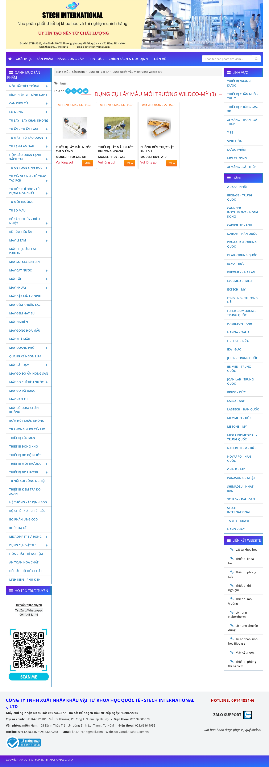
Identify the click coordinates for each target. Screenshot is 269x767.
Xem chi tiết (83, 140)
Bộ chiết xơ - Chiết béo (27, 511)
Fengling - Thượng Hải (242, 300)
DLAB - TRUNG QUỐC (242, 255)
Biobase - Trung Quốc (239, 197)
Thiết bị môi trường (25, 464)
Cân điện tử (18, 103)
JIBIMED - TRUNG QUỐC (239, 369)
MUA (87, 163)
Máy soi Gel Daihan (24, 262)
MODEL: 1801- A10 (153, 157)
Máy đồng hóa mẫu (24, 330)
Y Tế (230, 132)
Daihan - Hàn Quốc (242, 234)
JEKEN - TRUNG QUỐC (242, 358)
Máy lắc (15, 279)
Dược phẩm (236, 150)
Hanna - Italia (238, 332)
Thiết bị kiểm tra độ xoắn (25, 491)
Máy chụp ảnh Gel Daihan (23, 251)
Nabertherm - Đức (241, 448)
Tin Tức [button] (96, 59)
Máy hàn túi (18, 399)
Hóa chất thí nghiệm (26, 554)
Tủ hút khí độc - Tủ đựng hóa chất (24, 191)
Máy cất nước (20, 270)
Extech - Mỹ (236, 289)
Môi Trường (237, 158)
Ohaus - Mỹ (236, 469)
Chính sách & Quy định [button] (128, 59)
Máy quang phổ (21, 348)
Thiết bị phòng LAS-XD (242, 109)
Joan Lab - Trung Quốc (240, 381)
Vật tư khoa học (246, 550)
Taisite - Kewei (238, 521)
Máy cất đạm (19, 365)
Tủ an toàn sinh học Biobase (243, 641)
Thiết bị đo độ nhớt (25, 455)
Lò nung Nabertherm (237, 614)
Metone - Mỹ (237, 426)
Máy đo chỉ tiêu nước (26, 382)
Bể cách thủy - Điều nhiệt (24, 221)
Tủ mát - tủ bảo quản (26, 138)
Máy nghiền (18, 322)
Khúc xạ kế (17, 528)
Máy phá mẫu (19, 339)
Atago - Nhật (237, 187)
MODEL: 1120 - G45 (111, 157)
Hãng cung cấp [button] (70, 59)
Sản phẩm (45, 59)
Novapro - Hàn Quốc (239, 458)
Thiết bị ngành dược (239, 83)
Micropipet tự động (25, 537)
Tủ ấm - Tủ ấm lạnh (24, 129)
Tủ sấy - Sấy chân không (28, 120)
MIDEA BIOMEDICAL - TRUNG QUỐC (242, 437)
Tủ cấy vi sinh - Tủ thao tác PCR (27, 178)
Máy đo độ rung (22, 391)
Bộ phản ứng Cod (23, 519)
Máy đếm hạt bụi (22, 313)
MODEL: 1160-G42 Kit (71, 157)
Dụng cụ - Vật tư (22, 545)
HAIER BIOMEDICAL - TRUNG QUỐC (241, 313)
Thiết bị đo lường (23, 472)
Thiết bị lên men (22, 438)
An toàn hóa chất (23, 562)
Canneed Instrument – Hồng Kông (242, 212)
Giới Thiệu (24, 59)
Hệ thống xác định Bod (28, 502)
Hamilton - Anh (239, 324)
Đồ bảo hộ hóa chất (25, 571)
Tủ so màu (17, 210)
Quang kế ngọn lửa (25, 356)
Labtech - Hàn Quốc (243, 409)
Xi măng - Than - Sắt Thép (243, 122)
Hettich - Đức (238, 341)
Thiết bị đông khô (23, 446)
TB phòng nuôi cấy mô (27, 429)
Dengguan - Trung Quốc (242, 244)
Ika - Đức (234, 349)
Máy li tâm (17, 240)
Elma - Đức (235, 264)
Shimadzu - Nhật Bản (240, 488)
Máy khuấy (17, 287)
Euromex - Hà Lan (241, 272)
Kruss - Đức (236, 392)
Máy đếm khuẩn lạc (25, 305)
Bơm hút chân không (26, 421)
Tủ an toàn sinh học (25, 168)
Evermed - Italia (239, 281)
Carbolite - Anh (239, 225)
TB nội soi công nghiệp (27, 481)
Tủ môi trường (21, 202)
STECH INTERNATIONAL (239, 510)
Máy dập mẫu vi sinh (25, 296)
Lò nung (16, 112)
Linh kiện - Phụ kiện (25, 579)
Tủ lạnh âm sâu (21, 146)
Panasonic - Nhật (241, 478)
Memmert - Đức (239, 418)
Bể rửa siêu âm (21, 232)
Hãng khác (236, 529)
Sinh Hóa (234, 141)
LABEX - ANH (236, 401)
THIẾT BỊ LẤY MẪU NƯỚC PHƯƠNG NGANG (115, 149)
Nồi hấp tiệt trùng (24, 86)
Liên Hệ (160, 59)
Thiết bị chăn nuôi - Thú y (242, 96)
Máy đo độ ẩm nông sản (28, 373)
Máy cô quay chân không (24, 410)
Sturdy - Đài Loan (241, 499)
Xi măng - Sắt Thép (241, 167)
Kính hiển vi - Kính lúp (27, 95)
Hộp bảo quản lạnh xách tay (25, 157)
